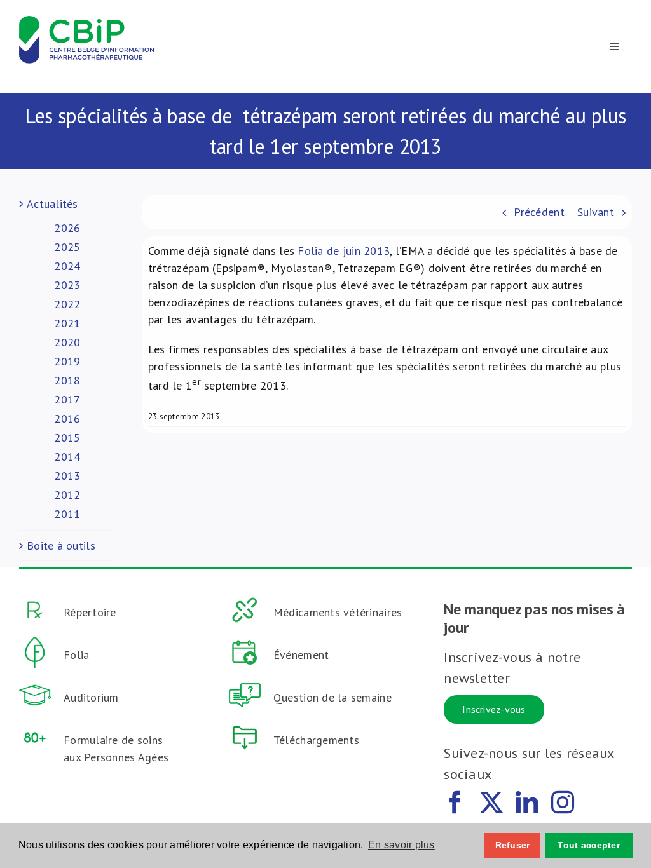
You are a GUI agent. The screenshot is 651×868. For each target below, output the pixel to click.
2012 (67, 494)
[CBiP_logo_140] (86, 21)
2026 (67, 227)
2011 (67, 513)
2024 (67, 266)
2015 (67, 437)
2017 (67, 399)
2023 (67, 285)
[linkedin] (527, 802)
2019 (67, 361)
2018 (67, 380)
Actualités (52, 203)
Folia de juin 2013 (344, 250)
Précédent (539, 212)
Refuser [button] (512, 845)
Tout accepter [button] (589, 845)
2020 (67, 342)
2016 (67, 418)
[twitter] (491, 802)
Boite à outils (61, 545)
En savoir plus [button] (401, 844)
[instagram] (562, 802)
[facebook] (455, 802)
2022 (67, 304)
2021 (67, 323)
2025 (67, 247)
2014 (67, 456)
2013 (67, 475)
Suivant (595, 212)
